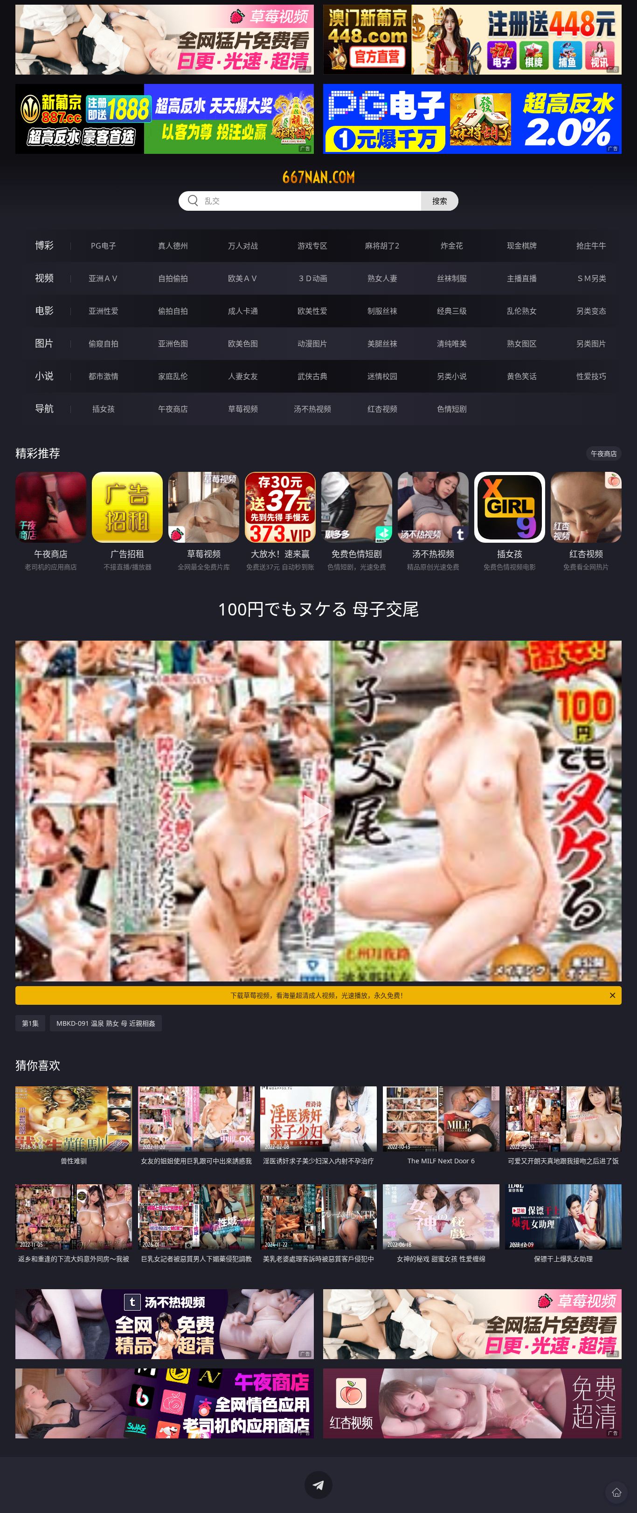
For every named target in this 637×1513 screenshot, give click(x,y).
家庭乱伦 (173, 376)
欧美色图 (243, 344)
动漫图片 (312, 344)
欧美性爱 (312, 311)
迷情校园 (382, 376)
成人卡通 (243, 311)
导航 (44, 408)
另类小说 (452, 376)
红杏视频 (382, 409)
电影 (44, 310)
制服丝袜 (382, 311)
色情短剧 (452, 409)
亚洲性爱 (103, 311)
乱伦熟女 (522, 311)
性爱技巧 (591, 376)
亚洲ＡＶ (103, 278)
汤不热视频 (312, 409)
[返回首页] (616, 1492)
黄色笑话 (522, 376)
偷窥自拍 (103, 344)
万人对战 (243, 246)
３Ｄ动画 (312, 278)
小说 (44, 376)
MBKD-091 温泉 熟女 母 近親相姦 (105, 1023)
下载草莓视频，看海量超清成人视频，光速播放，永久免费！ (318, 995)
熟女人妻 (382, 278)
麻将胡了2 (382, 246)
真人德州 (173, 246)
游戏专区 (312, 246)
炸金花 (452, 246)
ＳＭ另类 (591, 278)
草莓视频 (243, 409)
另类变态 (591, 311)
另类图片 (591, 344)
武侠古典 (312, 376)
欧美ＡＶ (243, 278)
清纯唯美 (452, 344)
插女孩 (103, 409)
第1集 (30, 1023)
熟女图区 (522, 344)
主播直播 (522, 278)
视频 (44, 278)
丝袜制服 (452, 278)
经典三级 (452, 311)
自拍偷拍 (173, 278)
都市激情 (103, 376)
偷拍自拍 (173, 311)
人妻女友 (243, 376)
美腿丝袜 (382, 344)
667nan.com (318, 177)
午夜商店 (173, 409)
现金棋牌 (522, 246)
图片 (44, 343)
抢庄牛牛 (591, 246)
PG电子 (103, 246)
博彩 (44, 245)
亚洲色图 (173, 344)
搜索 (439, 201)
